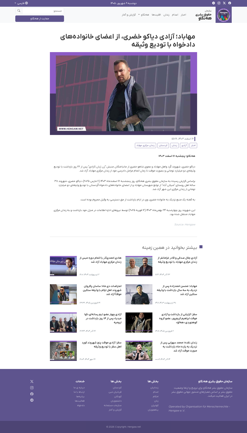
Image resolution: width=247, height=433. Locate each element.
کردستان (163, 145)
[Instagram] (31, 388)
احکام (155, 396)
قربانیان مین (115, 392)
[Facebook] (31, 394)
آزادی (184, 145)
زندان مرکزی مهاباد (145, 145)
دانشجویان (116, 401)
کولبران (154, 405)
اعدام (175, 14)
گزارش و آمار (129, 14)
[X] (31, 382)
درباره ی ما (79, 387)
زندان (166, 14)
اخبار (183, 14)
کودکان (117, 396)
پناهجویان (153, 409)
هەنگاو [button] (144, 14)
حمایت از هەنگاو (39, 18)
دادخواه (81, 405)
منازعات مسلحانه (112, 405)
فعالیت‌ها (80, 401)
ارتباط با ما (79, 392)
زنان (156, 401)
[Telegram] (31, 400)
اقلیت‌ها (156, 14)
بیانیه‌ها (80, 396)
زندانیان (154, 387)
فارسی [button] (21, 3)
